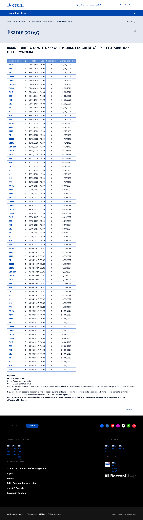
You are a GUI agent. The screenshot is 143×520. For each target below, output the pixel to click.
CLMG (11, 80)
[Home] (15, 5)
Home (9, 21)
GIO (10, 104)
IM (10, 108)
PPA (10, 119)
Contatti (130, 22)
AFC (11, 69)
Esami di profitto (48, 21)
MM (10, 115)
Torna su (129, 409)
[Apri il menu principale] (134, 5)
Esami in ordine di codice (64, 21)
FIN (10, 100)
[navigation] (71, 13)
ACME (11, 65)
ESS (10, 96)
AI (10, 72)
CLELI (11, 76)
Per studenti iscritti (19, 21)
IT (125, 5)
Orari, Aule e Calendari (34, 21)
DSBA (11, 88)
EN (120, 5)
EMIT (11, 92)
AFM (11, 131)
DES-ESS (12, 84)
